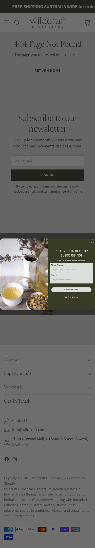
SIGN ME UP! (71, 289)
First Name (57, 265)
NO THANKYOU (71, 297)
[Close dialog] (92, 241)
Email (54, 275)
